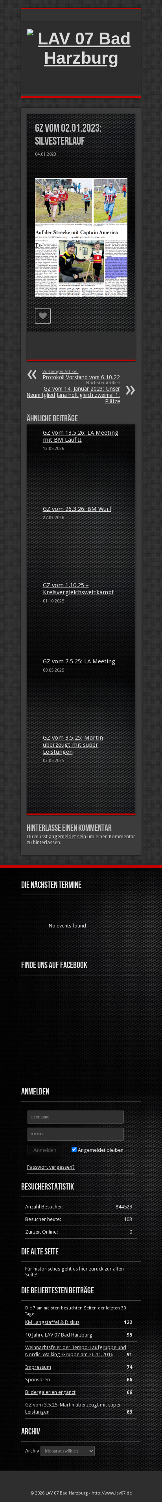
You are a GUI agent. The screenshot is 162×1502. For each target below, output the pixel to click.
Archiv (32, 1451)
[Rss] (76, 1479)
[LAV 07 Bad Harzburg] (81, 57)
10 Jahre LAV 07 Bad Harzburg (58, 1335)
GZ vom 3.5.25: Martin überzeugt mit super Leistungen (73, 744)
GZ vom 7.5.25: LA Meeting (79, 661)
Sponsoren (37, 1380)
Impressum (38, 1367)
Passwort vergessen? (51, 1167)
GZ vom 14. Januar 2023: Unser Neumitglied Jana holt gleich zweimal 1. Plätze (73, 392)
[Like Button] (43, 316)
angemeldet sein (67, 836)
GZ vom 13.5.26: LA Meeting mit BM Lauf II (80, 436)
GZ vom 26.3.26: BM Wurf (77, 508)
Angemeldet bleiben (100, 1150)
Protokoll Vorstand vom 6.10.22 (81, 374)
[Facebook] (86, 1479)
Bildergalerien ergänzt (50, 1392)
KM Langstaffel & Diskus (52, 1322)
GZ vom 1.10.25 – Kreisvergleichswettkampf (78, 589)
